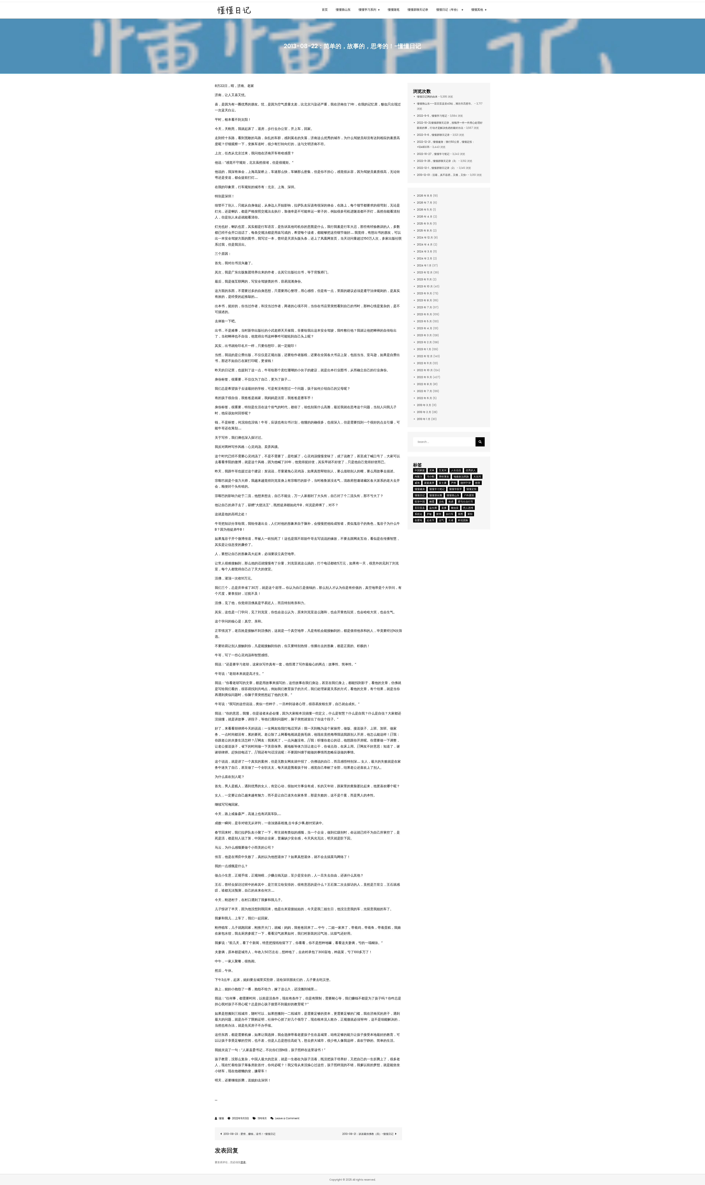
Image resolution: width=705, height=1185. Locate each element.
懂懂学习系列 (367, 10)
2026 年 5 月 (424, 209)
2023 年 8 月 (424, 300)
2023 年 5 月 (424, 321)
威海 (417, 483)
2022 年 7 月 (424, 391)
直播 (443, 508)
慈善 (477, 483)
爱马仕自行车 (465, 501)
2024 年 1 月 (424, 265)
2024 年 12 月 (425, 237)
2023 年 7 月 (424, 307)
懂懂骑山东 (343, 10)
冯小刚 (430, 476)
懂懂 (221, 1118)
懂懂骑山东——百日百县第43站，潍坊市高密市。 (445, 103)
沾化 (441, 501)
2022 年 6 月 (424, 398)
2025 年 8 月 (424, 230)
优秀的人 (471, 470)
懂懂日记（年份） (448, 10)
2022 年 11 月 (424, 363)
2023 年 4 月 (424, 328)
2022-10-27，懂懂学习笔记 (433, 154)
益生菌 (433, 508)
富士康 (442, 483)
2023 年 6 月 (424, 314)
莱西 (460, 514)
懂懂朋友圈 (435, 495)
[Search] (480, 441)
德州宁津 (465, 483)
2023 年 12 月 (425, 272)
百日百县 (420, 508)
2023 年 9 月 (424, 293)
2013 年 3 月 (424, 405)
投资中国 (420, 501)
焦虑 (450, 501)
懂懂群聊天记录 (418, 10)
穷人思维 (468, 508)
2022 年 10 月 (425, 370)
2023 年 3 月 (424, 335)
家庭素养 (429, 483)
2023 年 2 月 (424, 342)
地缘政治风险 (461, 476)
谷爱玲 (418, 520)
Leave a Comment (287, 1118)
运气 (441, 520)
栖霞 (431, 501)
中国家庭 (420, 470)
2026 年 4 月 (424, 216)
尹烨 (453, 483)
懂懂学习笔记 (437, 489)
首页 (325, 10)
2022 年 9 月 (424, 377)
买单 (431, 470)
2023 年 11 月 (424, 279)
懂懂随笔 (394, 10)
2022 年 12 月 (425, 356)
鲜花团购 (463, 520)
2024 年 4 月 (425, 244)
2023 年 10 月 (425, 286)
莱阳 (470, 514)
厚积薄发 (444, 476)
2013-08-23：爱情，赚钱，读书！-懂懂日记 (249, 1134)
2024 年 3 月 (424, 251)
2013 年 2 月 (424, 412)
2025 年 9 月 (424, 223)
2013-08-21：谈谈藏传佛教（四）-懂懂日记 (367, 1134)
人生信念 (456, 470)
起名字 (430, 520)
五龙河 (442, 470)
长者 (450, 520)
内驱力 (418, 476)
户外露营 (469, 495)
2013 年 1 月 (423, 419)
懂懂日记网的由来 (427, 96)
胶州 (438, 514)
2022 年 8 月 (424, 384)
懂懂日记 (420, 495)
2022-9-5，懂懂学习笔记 (432, 116)
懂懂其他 (477, 10)
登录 (243, 1162)
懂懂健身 (420, 489)
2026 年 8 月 (424, 196)
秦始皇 (455, 508)
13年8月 (262, 1118)
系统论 (418, 514)
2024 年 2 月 (424, 258)
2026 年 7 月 (424, 202)
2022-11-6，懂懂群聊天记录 (433, 135)
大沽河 (477, 476)
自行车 (449, 514)
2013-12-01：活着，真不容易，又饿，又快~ (442, 175)
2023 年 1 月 (424, 349)
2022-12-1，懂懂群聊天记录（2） (436, 168)
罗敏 (429, 514)
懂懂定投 (471, 489)
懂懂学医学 (455, 489)
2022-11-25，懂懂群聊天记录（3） (437, 161)
